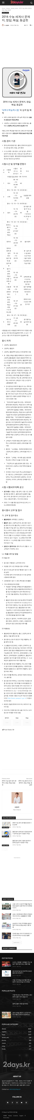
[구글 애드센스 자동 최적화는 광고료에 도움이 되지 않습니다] (6, 997)
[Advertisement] (17, 47)
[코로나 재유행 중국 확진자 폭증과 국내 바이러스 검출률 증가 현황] (6, 916)
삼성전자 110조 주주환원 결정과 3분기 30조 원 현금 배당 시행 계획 (21, 925)
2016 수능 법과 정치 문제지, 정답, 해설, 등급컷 (9, 783)
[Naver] (22, 1102)
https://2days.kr (17, 809)
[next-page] (6, 849)
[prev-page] (3, 849)
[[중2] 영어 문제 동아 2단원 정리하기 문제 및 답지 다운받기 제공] (6, 834)
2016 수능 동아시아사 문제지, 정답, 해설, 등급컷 (25, 783)
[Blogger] (8, 1102)
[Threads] (26, 1102)
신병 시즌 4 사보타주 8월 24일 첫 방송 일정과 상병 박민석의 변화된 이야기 (22, 905)
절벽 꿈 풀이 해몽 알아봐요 (20, 1003)
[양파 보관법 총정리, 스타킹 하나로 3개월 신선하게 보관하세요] (6, 1015)
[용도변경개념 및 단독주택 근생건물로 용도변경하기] (6, 973)
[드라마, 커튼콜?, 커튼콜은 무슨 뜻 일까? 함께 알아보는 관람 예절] (6, 964)
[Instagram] (17, 1102)
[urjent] (3, 25)
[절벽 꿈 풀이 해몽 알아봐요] (6, 1006)
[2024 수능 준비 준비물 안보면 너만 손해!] (6, 825)
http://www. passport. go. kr (17, 698)
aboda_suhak (14, 8)
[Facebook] (12, 1102)
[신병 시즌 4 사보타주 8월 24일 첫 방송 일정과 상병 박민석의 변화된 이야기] (6, 906)
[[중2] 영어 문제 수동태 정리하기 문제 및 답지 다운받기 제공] (6, 843)
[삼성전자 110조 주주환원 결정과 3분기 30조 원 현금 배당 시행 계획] (6, 926)
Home (3, 8)
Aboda (8, 8)
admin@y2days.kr (15, 1089)
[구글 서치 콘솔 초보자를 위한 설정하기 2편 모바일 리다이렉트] (6, 982)
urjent (7, 25)
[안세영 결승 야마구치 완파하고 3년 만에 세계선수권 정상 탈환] (6, 936)
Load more (16, 942)
